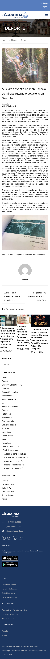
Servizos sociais (9, 425)
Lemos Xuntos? (8, 484)
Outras (5, 410)
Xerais (13, 106)
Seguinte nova (39, 293)
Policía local (7, 418)
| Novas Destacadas (10, 447)
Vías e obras (7, 436)
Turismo (5, 428)
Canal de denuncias (9, 597)
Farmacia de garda (9, 618)
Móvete (5, 481)
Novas (14, 40)
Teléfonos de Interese (10, 614)
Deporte (24, 40)
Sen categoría (8, 421)
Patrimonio (6, 414)
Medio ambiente (9, 399)
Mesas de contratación (14, 465)
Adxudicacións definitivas (15, 454)
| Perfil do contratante (11, 450)
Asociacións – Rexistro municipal (14, 610)
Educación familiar (10, 392)
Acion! (4, 499)
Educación (6, 388)
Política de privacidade (37, 650)
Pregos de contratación (14, 468)
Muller (4, 403)
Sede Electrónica (8, 593)
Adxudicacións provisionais (16, 457)
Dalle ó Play (7, 488)
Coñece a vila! (8, 492)
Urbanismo (6, 432)
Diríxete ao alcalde (9, 585)
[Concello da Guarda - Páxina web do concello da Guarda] (15, 15)
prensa (25, 280)
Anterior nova (10, 293)
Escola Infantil (8, 396)
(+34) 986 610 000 (14, 522)
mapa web (8, 654)
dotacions (27, 255)
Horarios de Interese (10, 589)
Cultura (5, 378)
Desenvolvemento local (12, 385)
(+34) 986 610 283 (13, 526)
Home (4, 40)
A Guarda (10, 255)
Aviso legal (6, 650)
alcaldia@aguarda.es (14, 531)
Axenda (5, 631)
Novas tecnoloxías (10, 407)
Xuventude (6, 443)
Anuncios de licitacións (14, 461)
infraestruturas (39, 255)
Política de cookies (19, 650)
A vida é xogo (7, 495)
